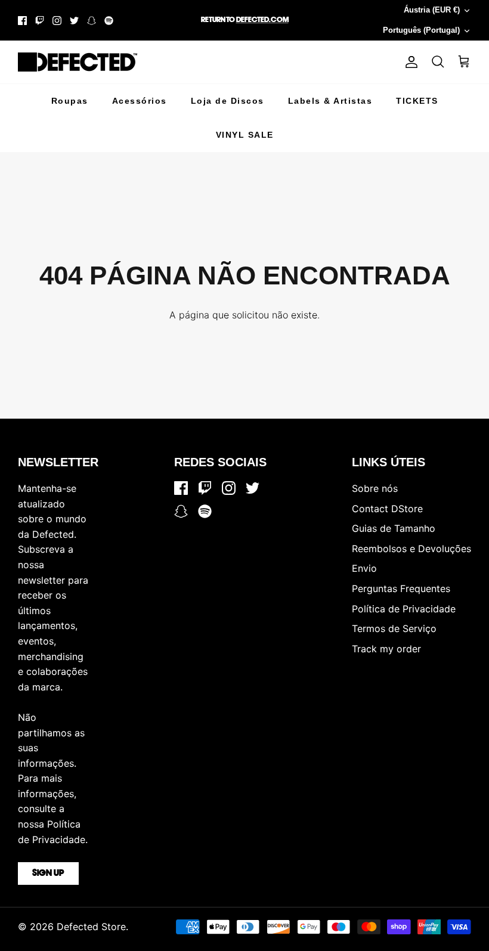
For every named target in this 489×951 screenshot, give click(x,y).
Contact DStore (387, 509)
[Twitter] (74, 20)
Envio (364, 568)
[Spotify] (108, 20)
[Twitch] (39, 20)
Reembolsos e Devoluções (411, 549)
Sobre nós (375, 488)
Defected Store (91, 927)
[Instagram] (56, 20)
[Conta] (409, 62)
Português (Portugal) (421, 30)
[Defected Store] (77, 62)
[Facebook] (22, 20)
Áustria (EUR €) (432, 9)
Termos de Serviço (394, 628)
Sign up (48, 873)
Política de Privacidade (404, 609)
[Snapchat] (91, 20)
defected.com (262, 20)
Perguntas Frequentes (401, 588)
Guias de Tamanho (393, 528)
